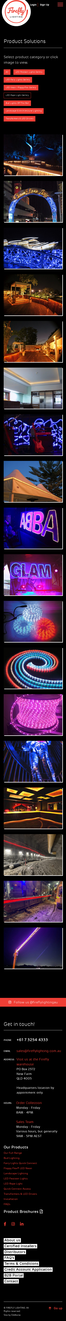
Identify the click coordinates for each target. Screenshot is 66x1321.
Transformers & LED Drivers (19, 118)
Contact (11, 1281)
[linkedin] (21, 1224)
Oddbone (16, 1315)
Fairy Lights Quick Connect (20, 1163)
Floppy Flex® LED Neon (18, 1168)
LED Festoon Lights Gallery (29, 72)
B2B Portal (13, 1275)
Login (33, 4)
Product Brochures (21, 1211)
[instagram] (13, 1224)
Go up (57, 1308)
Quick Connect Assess (17, 1188)
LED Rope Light (13, 1183)
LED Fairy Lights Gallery (18, 79)
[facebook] (5, 1224)
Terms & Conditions (21, 1264)
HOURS (8, 1103)
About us (12, 1240)
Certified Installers (20, 1246)
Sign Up (44, 4)
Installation (11, 1199)
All (7, 72)
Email (7, 1051)
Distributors (14, 1252)
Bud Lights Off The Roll (17, 103)
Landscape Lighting (16, 1173)
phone (8, 1040)
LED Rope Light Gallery (17, 95)
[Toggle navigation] (60, 4)
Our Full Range (13, 1153)
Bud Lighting (11, 1158)
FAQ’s (7, 1204)
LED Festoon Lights (16, 1178)
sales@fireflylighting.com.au (38, 1051)
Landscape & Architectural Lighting (24, 111)
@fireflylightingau (44, 1002)
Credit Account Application (28, 1269)
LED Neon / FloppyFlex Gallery (21, 87)
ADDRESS (8, 1059)
